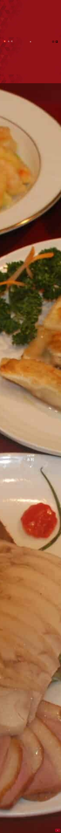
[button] (30, 42)
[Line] (57, 41)
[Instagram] (53, 41)
